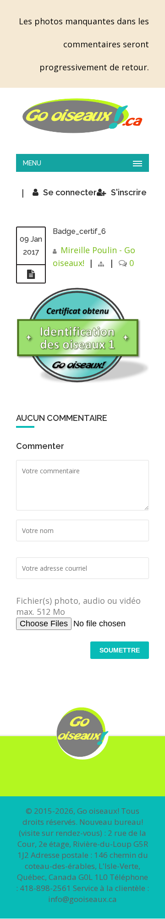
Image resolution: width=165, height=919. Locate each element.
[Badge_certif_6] (31, 274)
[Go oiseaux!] (82, 116)
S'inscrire (129, 192)
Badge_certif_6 (79, 231)
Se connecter (70, 192)
